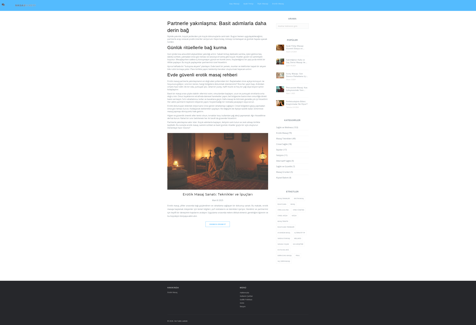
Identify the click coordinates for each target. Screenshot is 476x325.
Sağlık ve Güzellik (285, 166)
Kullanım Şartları (246, 296)
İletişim (243, 306)
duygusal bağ (283, 250)
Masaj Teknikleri (286, 138)
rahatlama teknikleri (286, 227)
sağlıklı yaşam (283, 244)
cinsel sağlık (282, 216)
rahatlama (282, 204)
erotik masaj (299, 198)
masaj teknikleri (284, 198)
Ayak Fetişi (248, 3)
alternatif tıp (299, 233)
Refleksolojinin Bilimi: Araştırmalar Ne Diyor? (297, 102)
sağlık (294, 216)
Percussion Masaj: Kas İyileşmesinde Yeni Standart (297, 89)
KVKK (242, 303)
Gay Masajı (234, 3)
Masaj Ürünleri (284, 172)
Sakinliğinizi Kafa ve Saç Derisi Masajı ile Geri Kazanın (295, 61)
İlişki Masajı (262, 3)
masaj (293, 204)
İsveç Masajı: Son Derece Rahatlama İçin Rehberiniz (296, 75)
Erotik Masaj (278, 3)
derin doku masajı (285, 255)
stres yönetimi (298, 210)
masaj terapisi (283, 221)
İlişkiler (281, 149)
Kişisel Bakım (283, 177)
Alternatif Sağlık (285, 161)
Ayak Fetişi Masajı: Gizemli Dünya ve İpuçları (295, 47)
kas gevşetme (298, 244)
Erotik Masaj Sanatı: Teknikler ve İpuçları (218, 194)
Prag (298, 255)
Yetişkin (281, 155)
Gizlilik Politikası (246, 299)
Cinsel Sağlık (284, 144)
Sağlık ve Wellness (287, 127)
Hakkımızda (244, 292)
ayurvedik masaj (284, 233)
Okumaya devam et (217, 224)
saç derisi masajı (284, 261)
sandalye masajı (284, 238)
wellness (297, 238)
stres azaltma (283, 210)
